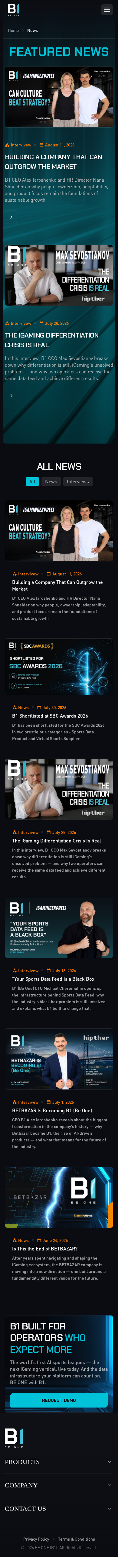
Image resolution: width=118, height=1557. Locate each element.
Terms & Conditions (76, 1539)
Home (13, 30)
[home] (12, 10)
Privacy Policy (36, 1539)
